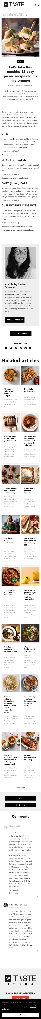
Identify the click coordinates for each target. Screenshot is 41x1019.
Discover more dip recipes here (15, 155)
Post (13, 13)
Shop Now (20, 998)
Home (7, 13)
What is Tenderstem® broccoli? (29, 649)
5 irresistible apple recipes (30, 390)
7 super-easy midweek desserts (29, 490)
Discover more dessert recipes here (17, 226)
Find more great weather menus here (17, 230)
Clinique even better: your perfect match (10, 438)
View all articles (15, 320)
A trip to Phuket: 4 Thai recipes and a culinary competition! (10, 759)
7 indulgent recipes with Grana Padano (10, 649)
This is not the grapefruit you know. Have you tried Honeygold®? (30, 594)
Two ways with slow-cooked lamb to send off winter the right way (30, 440)
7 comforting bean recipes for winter (9, 592)
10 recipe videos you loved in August (8, 392)
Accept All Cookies (20, 1015)
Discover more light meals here (15, 178)
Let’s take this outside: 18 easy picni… (16, 15)
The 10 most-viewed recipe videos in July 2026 (30, 541)
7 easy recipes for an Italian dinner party (10, 490)
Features (21, 13)
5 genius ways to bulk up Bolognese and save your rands (30, 701)
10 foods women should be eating (30, 757)
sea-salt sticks (21, 147)
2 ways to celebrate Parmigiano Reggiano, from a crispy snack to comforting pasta (10, 704)
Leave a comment (20, 333)
